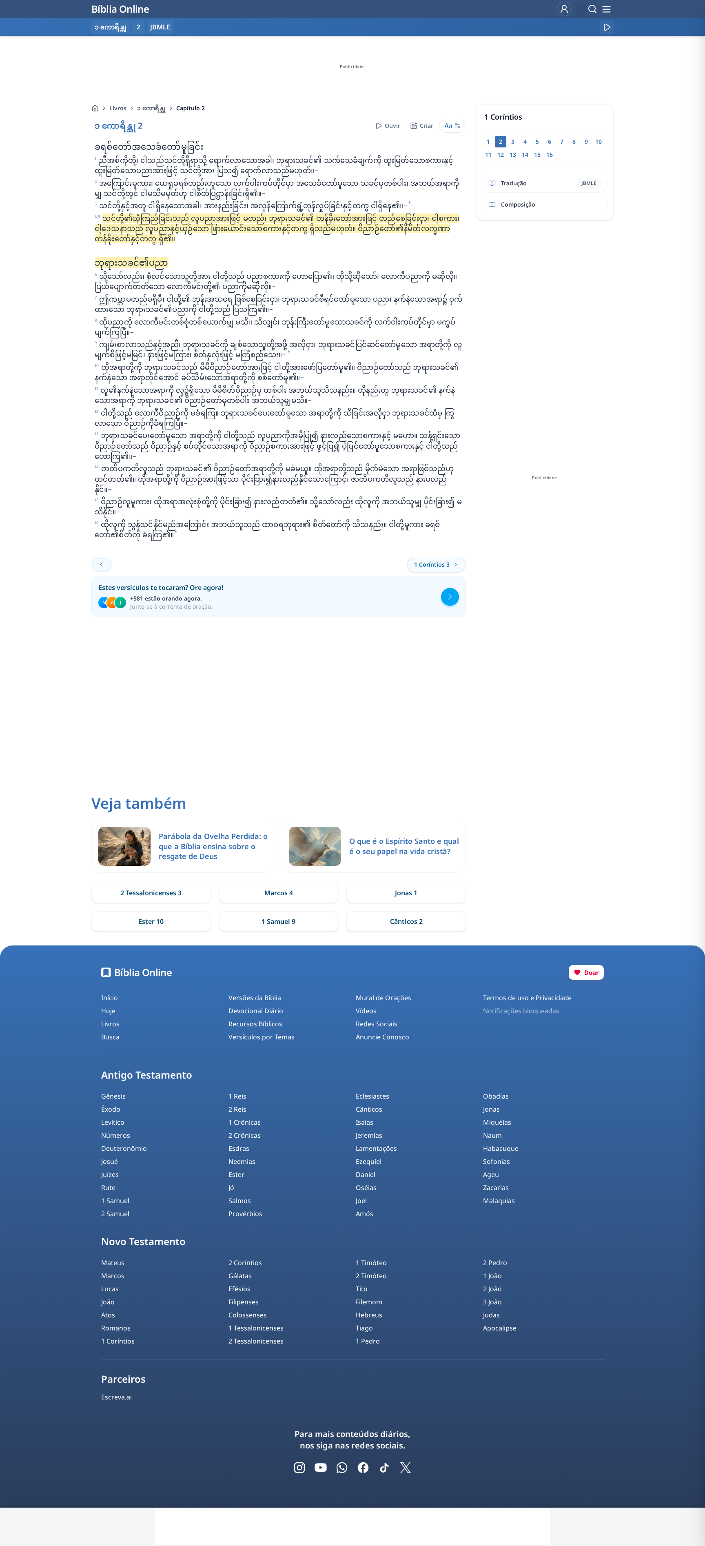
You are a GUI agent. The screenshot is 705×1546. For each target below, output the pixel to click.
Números (115, 1135)
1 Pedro (368, 1341)
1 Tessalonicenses (256, 1328)
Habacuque (501, 1148)
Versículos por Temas (261, 1036)
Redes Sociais (376, 1023)
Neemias (241, 1161)
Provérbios (245, 1213)
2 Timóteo (371, 1275)
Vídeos (366, 1010)
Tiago (364, 1328)
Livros (117, 108)
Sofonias (496, 1161)
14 (525, 154)
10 (598, 141)
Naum (492, 1135)
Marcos (112, 1275)
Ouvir (392, 125)
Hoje (108, 1010)
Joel (361, 1200)
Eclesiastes (372, 1096)
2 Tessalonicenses (256, 1341)
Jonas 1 (406, 892)
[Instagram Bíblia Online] (299, 1467)
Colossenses (247, 1314)
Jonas (491, 1109)
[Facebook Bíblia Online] (363, 1467)
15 (537, 154)
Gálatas (240, 1275)
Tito (362, 1288)
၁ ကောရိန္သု (151, 108)
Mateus (112, 1262)
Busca (110, 1036)
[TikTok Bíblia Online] (384, 1467)
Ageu (491, 1174)
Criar (426, 125)
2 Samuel (115, 1213)
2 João (492, 1288)
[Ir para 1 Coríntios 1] (101, 564)
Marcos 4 (278, 892)
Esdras (238, 1148)
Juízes (110, 1174)
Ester (236, 1174)
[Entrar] (564, 9)
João (108, 1301)
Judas (491, 1314)
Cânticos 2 (406, 921)
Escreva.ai (116, 1397)
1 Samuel (115, 1200)
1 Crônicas (244, 1122)
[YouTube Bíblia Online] (320, 1467)
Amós (364, 1213)
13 (513, 154)
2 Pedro (495, 1262)
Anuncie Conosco (382, 1036)
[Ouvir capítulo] (607, 27)
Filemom (369, 1301)
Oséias (366, 1187)
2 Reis (237, 1109)
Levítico (112, 1122)
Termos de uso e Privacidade (527, 997)
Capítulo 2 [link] (190, 108)
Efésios (239, 1288)
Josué (109, 1161)
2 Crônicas (244, 1135)
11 (488, 154)
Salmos (239, 1200)
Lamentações (376, 1148)
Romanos (116, 1328)
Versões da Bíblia (254, 997)
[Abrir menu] (606, 9)
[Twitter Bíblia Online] (405, 1467)
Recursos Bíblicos (255, 1023)
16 (549, 154)
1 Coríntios (118, 1341)
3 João (492, 1301)
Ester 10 (151, 921)
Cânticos (369, 1109)
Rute (108, 1187)
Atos (108, 1314)
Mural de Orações (383, 997)
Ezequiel (368, 1161)
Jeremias (369, 1135)
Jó (231, 1187)
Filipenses (243, 1301)
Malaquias (499, 1200)
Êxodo (110, 1109)
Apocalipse (500, 1328)
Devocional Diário (255, 1010)
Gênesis (113, 1096)
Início (109, 997)
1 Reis (237, 1096)
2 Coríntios (245, 1262)
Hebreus (369, 1314)
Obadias (496, 1096)
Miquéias (497, 1122)
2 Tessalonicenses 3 (151, 892)
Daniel (365, 1174)
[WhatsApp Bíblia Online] (341, 1467)
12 (500, 154)
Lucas (110, 1288)
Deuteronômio (124, 1148)
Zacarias (496, 1187)
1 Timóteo (371, 1262)
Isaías (364, 1122)
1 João (492, 1275)
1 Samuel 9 (278, 921)
